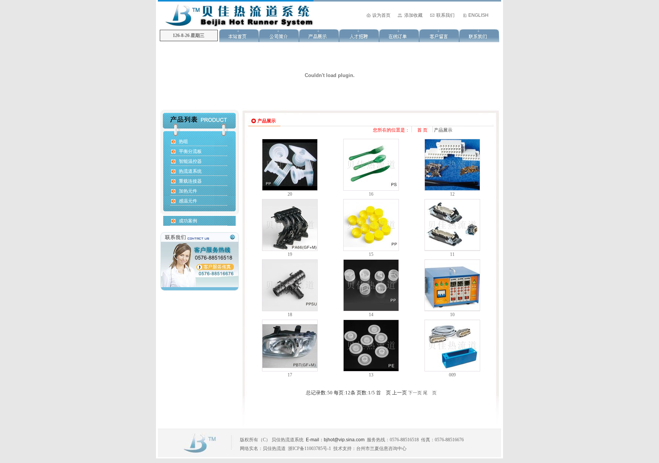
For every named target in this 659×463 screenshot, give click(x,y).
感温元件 (188, 201)
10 (452, 314)
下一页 (415, 392)
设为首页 (381, 15)
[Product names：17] (289, 369)
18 (290, 314)
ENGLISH (478, 15)
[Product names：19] (289, 249)
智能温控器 (190, 161)
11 (452, 254)
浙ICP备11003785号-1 (309, 448)
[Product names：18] (289, 309)
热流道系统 (190, 171)
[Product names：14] (371, 309)
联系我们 (445, 15)
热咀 (183, 141)
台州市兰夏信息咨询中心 (381, 448)
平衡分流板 (190, 151)
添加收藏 (413, 15)
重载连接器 (190, 181)
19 (290, 254)
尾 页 (430, 392)
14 (371, 314)
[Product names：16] (371, 188)
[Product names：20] (289, 188)
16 (371, 194)
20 (290, 194)
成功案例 (188, 220)
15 (371, 254)
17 (290, 375)
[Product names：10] (452, 309)
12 (452, 194)
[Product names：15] (371, 249)
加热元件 (188, 191)
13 (371, 375)
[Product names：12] (452, 188)
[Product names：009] (452, 369)
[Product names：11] (452, 249)
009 (452, 375)
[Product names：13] (371, 369)
